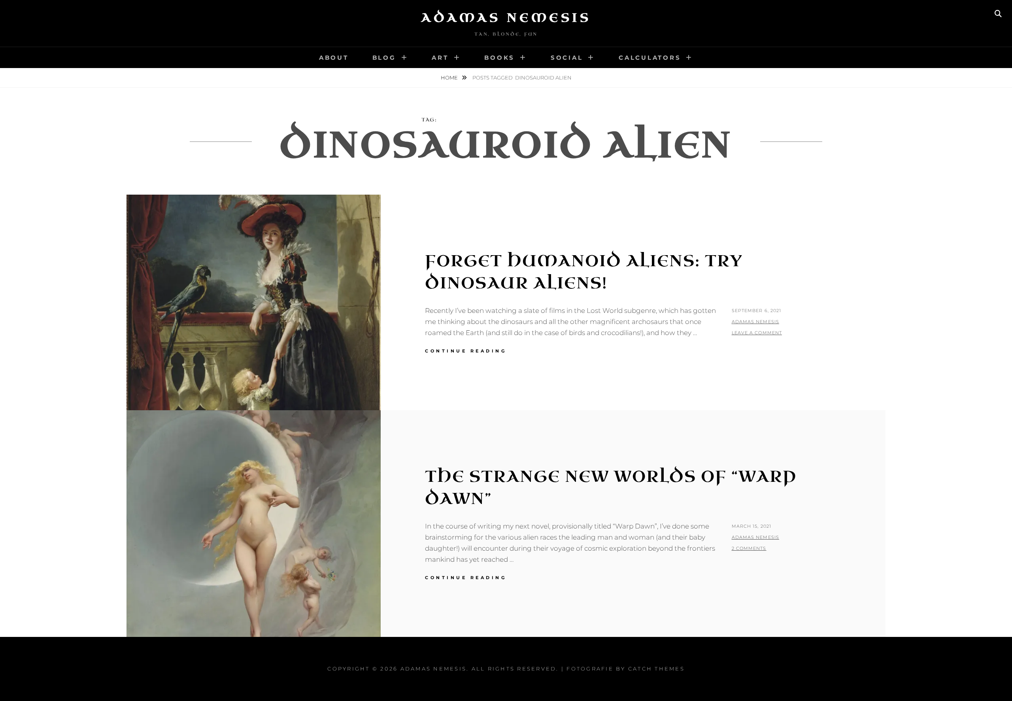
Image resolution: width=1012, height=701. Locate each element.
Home (450, 77)
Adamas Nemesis (506, 18)
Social (567, 57)
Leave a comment (757, 332)
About (334, 57)
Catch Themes (656, 668)
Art (440, 57)
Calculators (650, 57)
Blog (384, 57)
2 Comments (749, 548)
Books (499, 57)
